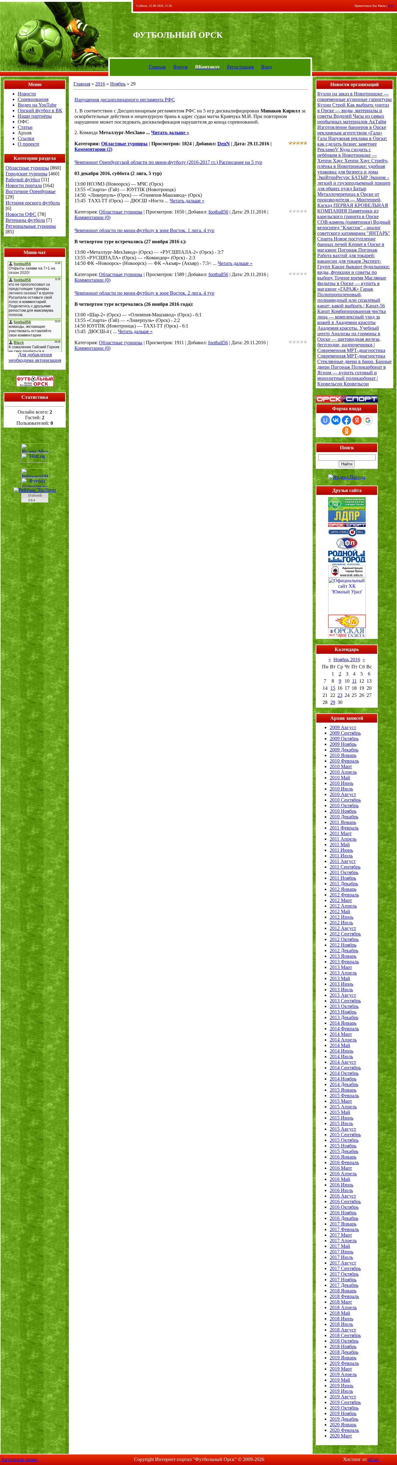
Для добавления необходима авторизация (35, 357)
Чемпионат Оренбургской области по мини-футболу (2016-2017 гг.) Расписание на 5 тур (168, 162)
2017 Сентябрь (345, 1268)
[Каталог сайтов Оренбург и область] (34, 504)
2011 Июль (341, 855)
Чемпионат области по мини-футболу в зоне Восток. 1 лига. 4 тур (144, 230)
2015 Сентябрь (345, 1134)
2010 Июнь (341, 783)
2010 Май (340, 777)
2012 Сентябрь (345, 933)
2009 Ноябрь (343, 744)
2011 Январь (343, 822)
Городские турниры (26, 173)
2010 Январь (343, 755)
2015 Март (341, 1101)
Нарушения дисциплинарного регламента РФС (124, 99)
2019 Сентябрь (345, 1402)
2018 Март (341, 1301)
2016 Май (340, 1179)
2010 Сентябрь (345, 800)
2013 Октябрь (344, 1006)
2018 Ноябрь (343, 1346)
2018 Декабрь (344, 1352)
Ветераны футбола (25, 220)
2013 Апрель (343, 972)
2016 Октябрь (344, 1207)
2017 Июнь (341, 1251)
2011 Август (343, 861)
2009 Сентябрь (345, 733)
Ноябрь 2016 (346, 659)
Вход (266, 66)
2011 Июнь (341, 850)
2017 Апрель (343, 1240)
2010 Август (343, 794)
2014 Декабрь (344, 1084)
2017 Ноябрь (343, 1279)
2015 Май (340, 1112)
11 (354, 681)
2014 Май (340, 1045)
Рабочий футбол (23, 179)
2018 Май (340, 1313)
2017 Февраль (344, 1229)
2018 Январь (343, 1290)
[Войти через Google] (368, 420)
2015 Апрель (343, 1106)
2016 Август (343, 1196)
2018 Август (343, 1329)
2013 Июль (341, 989)
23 (339, 695)
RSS (391, 5)
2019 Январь (343, 1357)
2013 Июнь (341, 984)
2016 (100, 83)
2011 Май (340, 844)
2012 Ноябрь (343, 945)
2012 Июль (341, 922)
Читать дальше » (170, 132)
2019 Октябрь (344, 1407)
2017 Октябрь (344, 1274)
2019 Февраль (344, 1363)
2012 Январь (343, 889)
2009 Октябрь (344, 738)
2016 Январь (343, 1156)
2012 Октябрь (344, 939)
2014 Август (343, 1062)
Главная (157, 66)
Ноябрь (118, 83)
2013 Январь (343, 956)
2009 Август (343, 727)
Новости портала (24, 185)
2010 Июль (341, 788)
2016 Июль (341, 1190)
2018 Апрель (343, 1307)
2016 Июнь (341, 1184)
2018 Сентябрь (345, 1335)
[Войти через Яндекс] (357, 420)
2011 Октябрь (344, 872)
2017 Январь (343, 1223)
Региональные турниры (31, 226)
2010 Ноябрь (343, 811)
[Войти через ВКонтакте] (336, 420)
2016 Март (341, 1168)
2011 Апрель (343, 839)
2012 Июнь (341, 917)
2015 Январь (343, 1090)
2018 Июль (341, 1324)
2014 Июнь (341, 1051)
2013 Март (341, 967)
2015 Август (343, 1129)
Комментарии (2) (93, 149)
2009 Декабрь (344, 749)
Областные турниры (27, 167)
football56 (218, 211)
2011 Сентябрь (345, 866)
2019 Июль (341, 1391)
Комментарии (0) (92, 217)
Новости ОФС (21, 214)
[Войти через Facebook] (346, 420)
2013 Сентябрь (345, 1000)
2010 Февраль (344, 760)
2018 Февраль (344, 1296)
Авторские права (19, 1459)
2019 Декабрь (344, 1419)
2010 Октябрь (344, 805)
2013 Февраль (344, 961)
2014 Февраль (344, 1028)
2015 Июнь (341, 1117)
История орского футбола (33, 202)
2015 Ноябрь (343, 1145)
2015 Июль (341, 1123)
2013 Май (340, 978)
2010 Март (341, 766)
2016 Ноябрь (343, 1212)
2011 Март (341, 833)
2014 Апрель (343, 1039)
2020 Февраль (344, 1430)
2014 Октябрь (344, 1073)
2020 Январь (343, 1424)
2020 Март (341, 1435)
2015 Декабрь (344, 1151)
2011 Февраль (344, 827)
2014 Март (341, 1034)
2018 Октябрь (344, 1341)
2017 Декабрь (344, 1285)
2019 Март (341, 1368)
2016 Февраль (344, 1162)
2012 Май (340, 911)
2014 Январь (343, 1023)
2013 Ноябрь (343, 1011)
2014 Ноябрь (343, 1078)
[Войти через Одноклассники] (346, 431)
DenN (223, 143)
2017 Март (341, 1235)
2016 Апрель (343, 1173)
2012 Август (343, 928)
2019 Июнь (341, 1385)
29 (332, 702)
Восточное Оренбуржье (31, 191)
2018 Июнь (341, 1318)
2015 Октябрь (344, 1140)
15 (332, 688)
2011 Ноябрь (343, 878)
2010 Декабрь (344, 816)
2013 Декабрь (344, 1017)
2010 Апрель (343, 772)
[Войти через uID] (325, 420)
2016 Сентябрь (345, 1201)
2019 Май (340, 1380)
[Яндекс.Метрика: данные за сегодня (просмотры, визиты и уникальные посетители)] (34, 448)
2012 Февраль (344, 894)
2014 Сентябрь (345, 1067)
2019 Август (343, 1396)
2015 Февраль (344, 1095)
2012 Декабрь (344, 950)
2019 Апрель (343, 1374)
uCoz (373, 1459)
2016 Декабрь (344, 1218)
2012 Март (341, 900)
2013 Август (343, 995)
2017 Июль (341, 1257)
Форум (180, 66)
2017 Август (343, 1262)
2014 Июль (341, 1056)
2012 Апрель (343, 905)
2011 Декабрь (344, 883)
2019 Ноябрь (343, 1413)
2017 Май (340, 1246)
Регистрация (240, 66)
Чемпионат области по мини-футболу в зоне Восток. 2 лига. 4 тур (144, 293)
